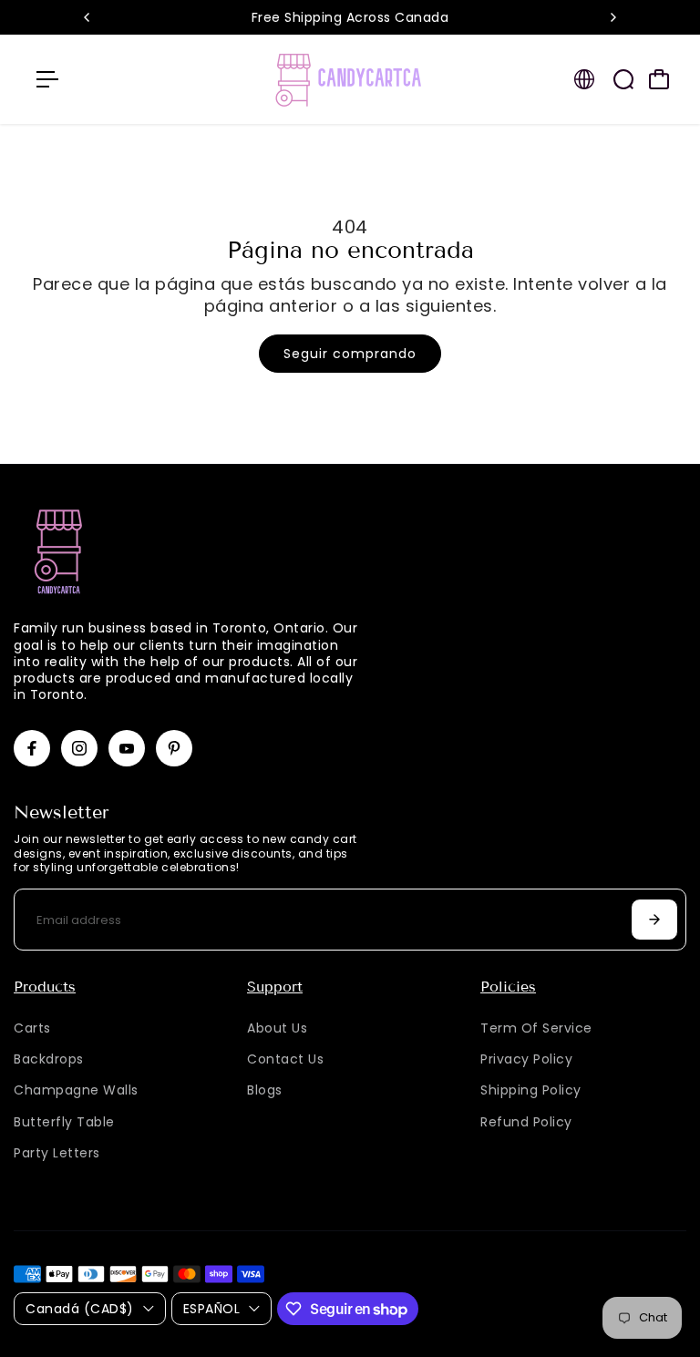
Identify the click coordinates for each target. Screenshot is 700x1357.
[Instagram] (79, 748)
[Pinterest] (174, 748)
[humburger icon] (47, 79)
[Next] (612, 17)
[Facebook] (32, 748)
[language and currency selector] (584, 79)
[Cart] (659, 79)
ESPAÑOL (212, 1309)
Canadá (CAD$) (80, 1309)
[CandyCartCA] (350, 79)
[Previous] (87, 17)
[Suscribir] (654, 920)
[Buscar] (623, 79)
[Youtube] (126, 748)
